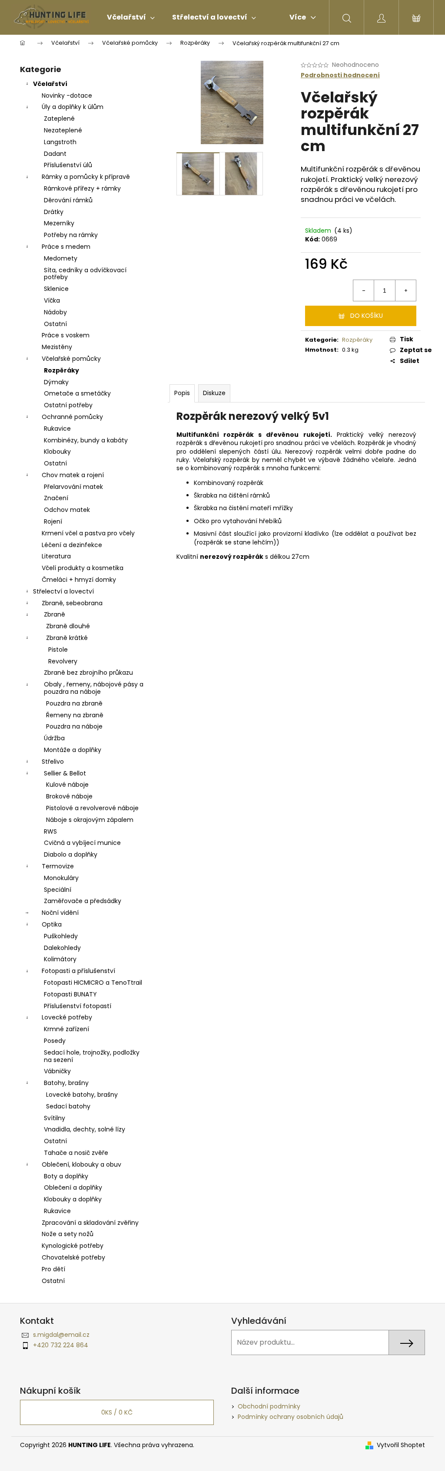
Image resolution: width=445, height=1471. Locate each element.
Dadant (55, 153)
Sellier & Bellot (65, 773)
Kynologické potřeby (72, 1245)
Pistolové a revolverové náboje (92, 808)
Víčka (52, 300)
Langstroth (60, 142)
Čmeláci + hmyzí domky (79, 579)
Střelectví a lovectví (63, 591)
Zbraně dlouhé (68, 626)
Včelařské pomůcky (71, 358)
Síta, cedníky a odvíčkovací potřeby (85, 274)
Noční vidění (60, 912)
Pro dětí (53, 1269)
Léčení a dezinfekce (72, 545)
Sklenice (56, 288)
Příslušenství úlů (68, 165)
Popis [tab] (182, 393)
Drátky (53, 212)
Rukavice (57, 428)
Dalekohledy (62, 947)
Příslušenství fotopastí (77, 1006)
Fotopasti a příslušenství (78, 970)
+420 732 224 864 (60, 1345)
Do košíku (366, 315)
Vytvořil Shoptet (401, 1445)
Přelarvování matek (73, 486)
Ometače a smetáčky (77, 393)
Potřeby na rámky (71, 235)
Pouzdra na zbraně (74, 703)
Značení (56, 498)
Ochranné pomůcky (72, 416)
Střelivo (53, 761)
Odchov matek (67, 509)
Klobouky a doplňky (73, 1199)
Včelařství (50, 83)
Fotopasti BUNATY (70, 994)
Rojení (53, 521)
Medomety (60, 258)
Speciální (57, 889)
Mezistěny (57, 347)
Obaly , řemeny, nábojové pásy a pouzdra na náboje (93, 688)
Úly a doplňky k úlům (72, 106)
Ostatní (55, 324)
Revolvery (62, 661)
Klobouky (57, 451)
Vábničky (57, 1071)
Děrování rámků (68, 200)
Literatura (56, 556)
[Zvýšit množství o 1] (405, 290)
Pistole (58, 649)
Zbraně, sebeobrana (72, 603)
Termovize (58, 866)
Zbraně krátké (67, 637)
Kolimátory (60, 959)
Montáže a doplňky (72, 749)
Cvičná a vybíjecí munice (82, 842)
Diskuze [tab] (214, 393)
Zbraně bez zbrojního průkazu (88, 672)
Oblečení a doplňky (73, 1187)
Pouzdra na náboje (74, 726)
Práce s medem (66, 246)
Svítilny (54, 1118)
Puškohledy (61, 936)
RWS (50, 831)
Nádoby (55, 312)
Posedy (55, 1040)
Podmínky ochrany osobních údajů (290, 1416)
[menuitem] (130, 17)
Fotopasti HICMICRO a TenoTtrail (93, 982)
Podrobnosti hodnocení (340, 75)
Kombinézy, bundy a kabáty (86, 440)
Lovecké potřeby (67, 1017)
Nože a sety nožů (67, 1234)
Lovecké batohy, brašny (82, 1094)
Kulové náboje (67, 784)
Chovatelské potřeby (73, 1257)
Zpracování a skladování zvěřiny (90, 1222)
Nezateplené (63, 130)
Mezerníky (59, 223)
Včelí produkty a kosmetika (82, 568)
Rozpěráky (61, 370)
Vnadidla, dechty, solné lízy (84, 1129)
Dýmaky (56, 382)
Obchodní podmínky (269, 1406)
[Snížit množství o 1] (363, 290)
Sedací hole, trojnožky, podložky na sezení (91, 1056)
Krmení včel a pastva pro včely (88, 533)
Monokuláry (61, 878)
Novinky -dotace (67, 95)
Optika (52, 924)
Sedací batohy (68, 1106)
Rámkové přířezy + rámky (82, 188)
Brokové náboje (69, 796)
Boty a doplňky (66, 1176)
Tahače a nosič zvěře (76, 1152)
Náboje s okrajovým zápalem (89, 819)
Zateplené (59, 118)
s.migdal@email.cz (61, 1334)
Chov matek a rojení (73, 475)
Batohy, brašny (66, 1083)
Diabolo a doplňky (70, 854)
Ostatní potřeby (68, 405)
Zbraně (54, 614)
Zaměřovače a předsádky (82, 901)
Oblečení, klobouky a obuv (81, 1164)
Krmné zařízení (66, 1029)
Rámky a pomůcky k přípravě (86, 176)
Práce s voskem (66, 335)
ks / (117, 1412)
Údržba (54, 738)
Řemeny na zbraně (74, 715)
